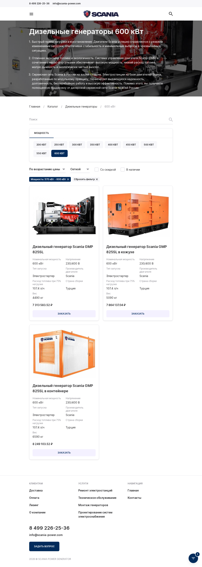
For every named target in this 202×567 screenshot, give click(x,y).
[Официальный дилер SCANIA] (101, 14)
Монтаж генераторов (93, 505)
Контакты (134, 497)
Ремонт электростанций (95, 490)
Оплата (34, 497)
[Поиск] (171, 13)
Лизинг (33, 505)
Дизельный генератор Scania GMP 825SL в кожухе (136, 249)
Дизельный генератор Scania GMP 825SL (63, 249)
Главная (133, 490)
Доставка (36, 490)
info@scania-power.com (67, 3)
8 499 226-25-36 (39, 3)
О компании (37, 512)
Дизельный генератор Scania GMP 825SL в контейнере (63, 388)
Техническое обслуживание (97, 497)
